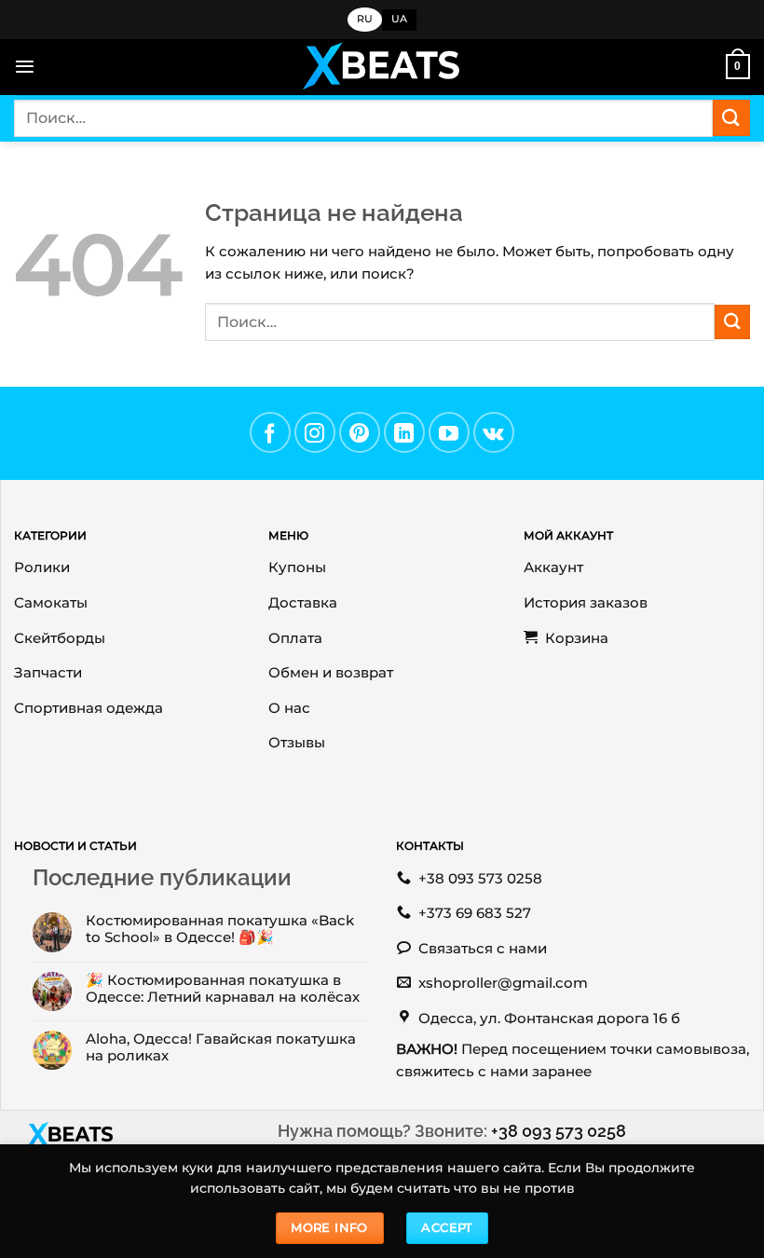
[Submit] (731, 118)
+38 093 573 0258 (558, 1131)
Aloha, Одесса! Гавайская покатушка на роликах (221, 1047)
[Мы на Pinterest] (359, 432)
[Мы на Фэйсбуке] (270, 432)
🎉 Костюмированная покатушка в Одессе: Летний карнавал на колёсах (223, 988)
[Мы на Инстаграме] (314, 432)
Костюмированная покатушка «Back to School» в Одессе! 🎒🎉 (220, 929)
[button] (24, 67)
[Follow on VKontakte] (493, 432)
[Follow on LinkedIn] (404, 432)
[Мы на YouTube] (449, 432)
